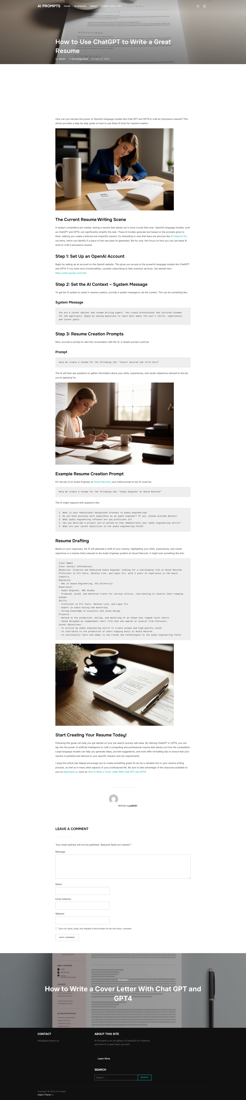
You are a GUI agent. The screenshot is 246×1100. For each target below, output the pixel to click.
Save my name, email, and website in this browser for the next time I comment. (95, 928)
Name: (58, 884)
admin (62, 58)
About (93, 6)
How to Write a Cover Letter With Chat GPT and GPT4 (117, 771)
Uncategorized (80, 58)
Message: (60, 851)
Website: (60, 913)
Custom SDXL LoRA (111, 6)
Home (67, 6)
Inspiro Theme (44, 1094)
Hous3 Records (102, 481)
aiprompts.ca (70, 771)
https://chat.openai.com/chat (70, 273)
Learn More (104, 1058)
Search (144, 1077)
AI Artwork (80, 6)
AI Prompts (49, 6)
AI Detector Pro (179, 236)
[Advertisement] (123, 90)
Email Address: (63, 899)
